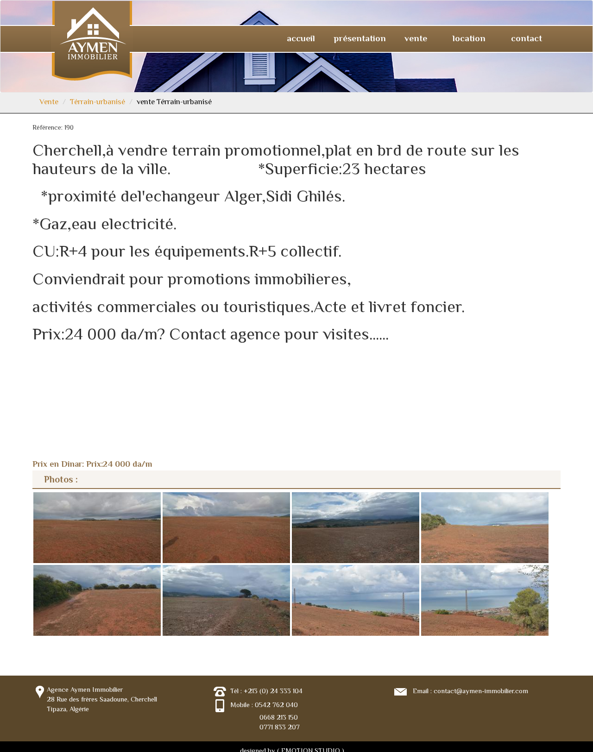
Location (470, 38)
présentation (360, 38)
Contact (526, 38)
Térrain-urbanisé (97, 101)
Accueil (301, 38)
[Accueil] (92, 40)
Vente (416, 38)
